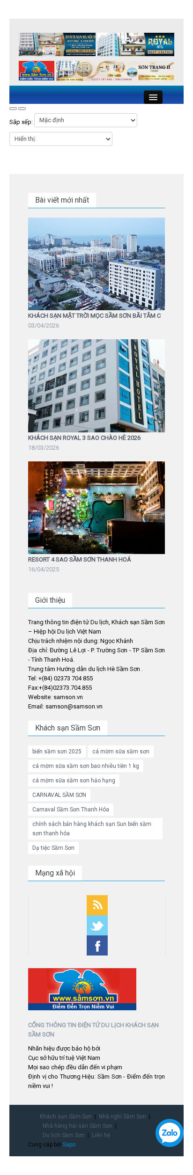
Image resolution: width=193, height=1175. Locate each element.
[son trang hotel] (115, 72)
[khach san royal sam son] (135, 46)
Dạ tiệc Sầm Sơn (53, 848)
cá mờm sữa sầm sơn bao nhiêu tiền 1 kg (85, 766)
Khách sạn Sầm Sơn (66, 1116)
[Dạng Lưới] (13, 108)
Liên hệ (101, 1135)
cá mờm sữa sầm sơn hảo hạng (73, 780)
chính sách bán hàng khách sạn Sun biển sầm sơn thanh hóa (91, 829)
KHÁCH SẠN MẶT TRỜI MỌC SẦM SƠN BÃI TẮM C (94, 315)
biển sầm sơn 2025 (57, 751)
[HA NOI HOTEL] (57, 46)
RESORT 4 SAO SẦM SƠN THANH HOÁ (79, 559)
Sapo (69, 1144)
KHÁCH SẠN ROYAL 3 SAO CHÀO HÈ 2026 (84, 437)
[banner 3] (36, 72)
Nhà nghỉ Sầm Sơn (122, 1116)
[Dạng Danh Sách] (22, 108)
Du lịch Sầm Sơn (64, 1135)
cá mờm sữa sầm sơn (120, 751)
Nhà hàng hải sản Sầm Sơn (77, 1126)
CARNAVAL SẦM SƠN (59, 795)
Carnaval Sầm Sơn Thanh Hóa (70, 809)
